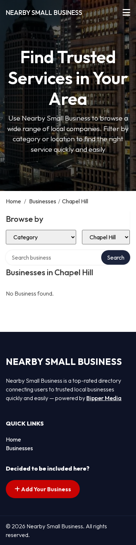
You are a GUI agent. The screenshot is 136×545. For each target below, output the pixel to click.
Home (13, 201)
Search (115, 257)
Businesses (42, 201)
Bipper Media (103, 398)
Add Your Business (45, 489)
